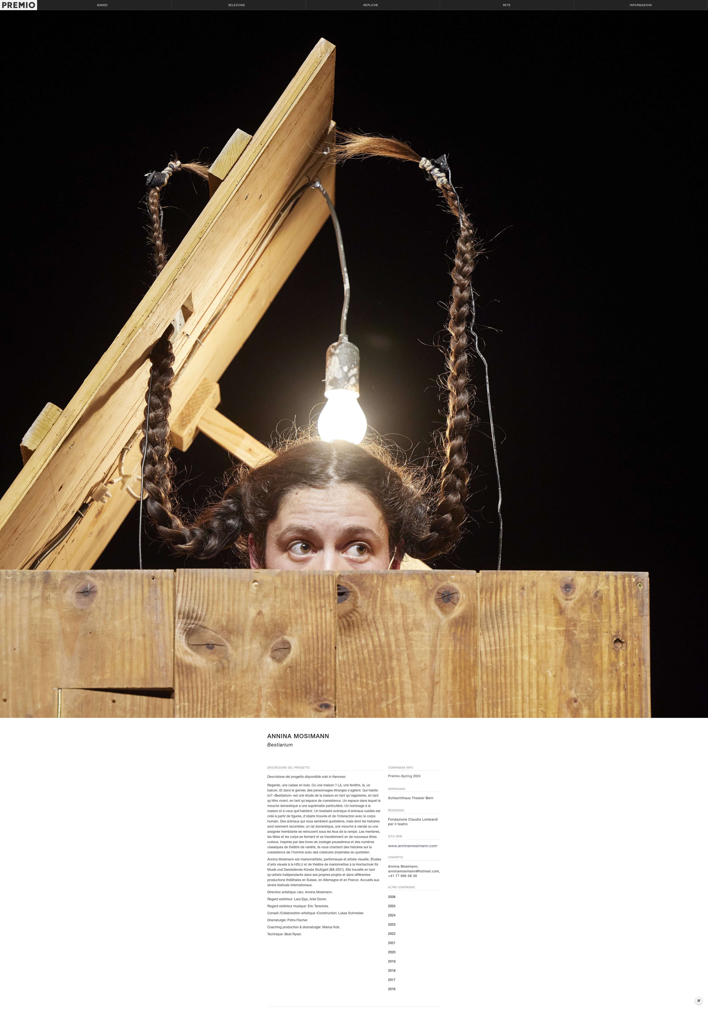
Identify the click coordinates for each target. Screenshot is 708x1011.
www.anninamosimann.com (412, 845)
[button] (104, 5)
